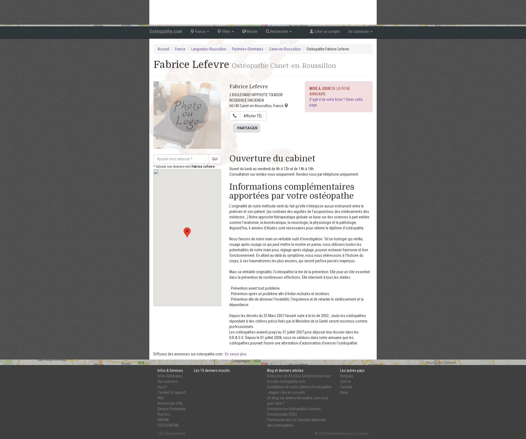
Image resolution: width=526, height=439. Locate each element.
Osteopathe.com (165, 31)
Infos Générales (170, 376)
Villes (226, 31)
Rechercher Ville (170, 403)
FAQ (161, 398)
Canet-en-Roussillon (285, 49)
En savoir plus (236, 354)
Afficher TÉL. (253, 116)
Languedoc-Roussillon (208, 49)
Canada (346, 387)
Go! (215, 159)
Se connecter (359, 31)
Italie (344, 392)
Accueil (163, 49)
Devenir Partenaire (172, 409)
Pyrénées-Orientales (247, 49)
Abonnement (175, 433)
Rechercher (279, 31)
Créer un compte (326, 31)
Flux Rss (164, 414)
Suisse (345, 381)
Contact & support (172, 392)
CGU (161, 433)
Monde (252, 31)
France (200, 31)
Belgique (346, 376)
